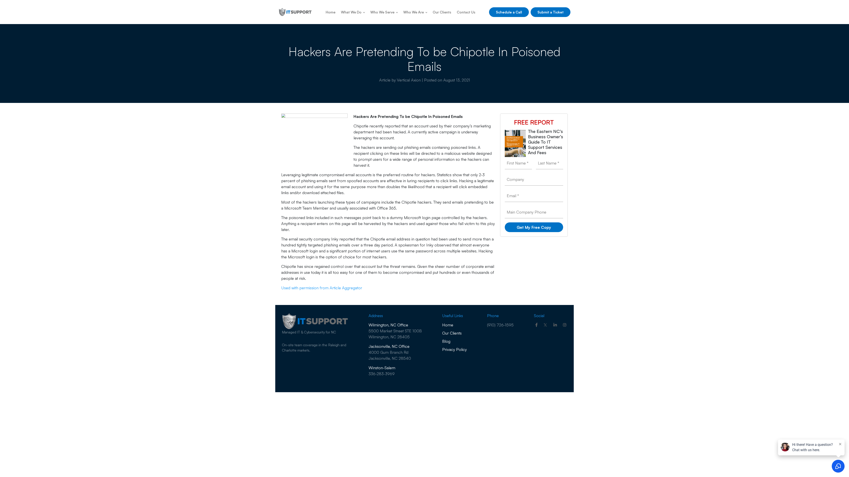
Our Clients (442, 12)
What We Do (351, 12)
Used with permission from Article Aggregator (321, 287)
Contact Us (466, 12)
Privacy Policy (454, 349)
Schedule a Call (509, 12)
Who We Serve (382, 12)
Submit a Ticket (550, 12)
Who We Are (414, 12)
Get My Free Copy (534, 227)
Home (330, 12)
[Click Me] (536, 324)
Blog (446, 341)
